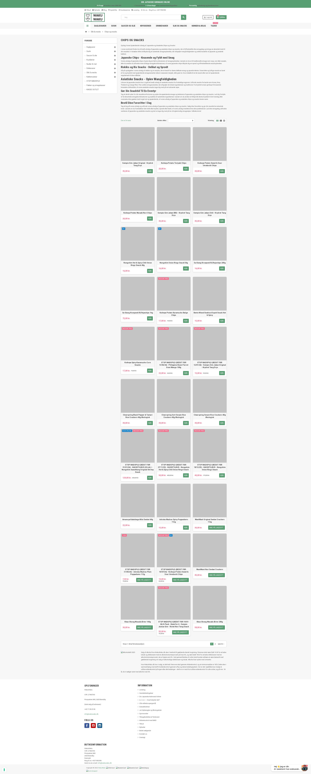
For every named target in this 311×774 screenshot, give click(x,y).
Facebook (86, 725)
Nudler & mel (91, 64)
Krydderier (145, 26)
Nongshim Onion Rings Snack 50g (174, 263)
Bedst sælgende (145, 730)
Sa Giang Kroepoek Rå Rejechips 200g (210, 263)
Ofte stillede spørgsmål (147, 703)
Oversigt (142, 737)
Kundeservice (125, 10)
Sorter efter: (162, 120)
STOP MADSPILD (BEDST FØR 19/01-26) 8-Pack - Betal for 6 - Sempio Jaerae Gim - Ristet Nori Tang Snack (173, 624)
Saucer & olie (91, 55)
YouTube (93, 725)
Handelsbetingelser (146, 693)
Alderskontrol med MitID (147, 720)
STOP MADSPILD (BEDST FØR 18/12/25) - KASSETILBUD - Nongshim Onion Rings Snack (210, 467)
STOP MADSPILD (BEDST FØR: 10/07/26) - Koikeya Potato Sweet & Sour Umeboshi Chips (174, 571)
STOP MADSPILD (93, 81)
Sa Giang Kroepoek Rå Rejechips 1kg (137, 313)
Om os (144, 10)
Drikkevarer (162, 26)
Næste (221, 644)
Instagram (99, 725)
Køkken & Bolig (199, 26)
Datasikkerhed (144, 707)
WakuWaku (102, 768)
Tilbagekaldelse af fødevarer (149, 717)
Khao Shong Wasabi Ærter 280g (210, 622)
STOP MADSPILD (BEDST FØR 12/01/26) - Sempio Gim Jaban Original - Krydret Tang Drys (210, 365)
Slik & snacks (91, 73)
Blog (105, 10)
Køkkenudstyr (91, 77)
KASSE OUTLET (92, 90)
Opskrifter (113, 10)
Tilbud (88, 10)
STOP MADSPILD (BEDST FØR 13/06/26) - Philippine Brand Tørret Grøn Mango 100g (173, 365)
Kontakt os (143, 734)
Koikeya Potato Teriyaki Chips (173, 163)
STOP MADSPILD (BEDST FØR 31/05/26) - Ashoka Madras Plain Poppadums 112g (137, 571)
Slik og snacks (180, 26)
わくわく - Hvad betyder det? (149, 700)
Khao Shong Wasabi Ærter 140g (138, 622)
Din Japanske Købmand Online (150, 696)
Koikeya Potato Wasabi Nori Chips (137, 213)
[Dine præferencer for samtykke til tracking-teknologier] (4, 769)
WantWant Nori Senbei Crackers (209, 569)
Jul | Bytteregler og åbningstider (150, 710)
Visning (211, 120)
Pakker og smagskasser (95, 85)
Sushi (113, 26)
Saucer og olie (128, 26)
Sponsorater (143, 713)
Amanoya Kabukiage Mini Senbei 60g (137, 519)
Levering (136, 10)
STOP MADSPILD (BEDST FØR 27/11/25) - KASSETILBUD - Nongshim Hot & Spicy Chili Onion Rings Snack (174, 467)
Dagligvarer (100, 26)
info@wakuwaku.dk (91, 714)
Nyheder (97, 10)
